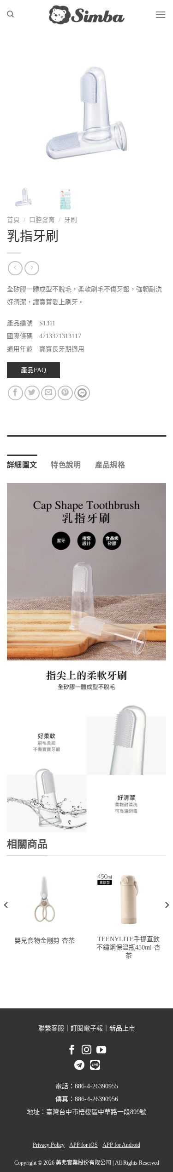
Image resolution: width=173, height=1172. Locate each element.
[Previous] (21, 113)
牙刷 (70, 219)
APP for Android (121, 1145)
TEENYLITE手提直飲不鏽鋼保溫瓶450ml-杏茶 (128, 947)
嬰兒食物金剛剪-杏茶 (44, 940)
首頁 (13, 219)
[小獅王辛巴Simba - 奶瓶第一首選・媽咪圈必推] (86, 14)
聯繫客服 (51, 1028)
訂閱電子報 (87, 1028)
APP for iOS (83, 1145)
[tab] (86, 439)
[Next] (151, 113)
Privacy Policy (49, 1145)
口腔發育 (42, 219)
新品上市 (122, 1028)
